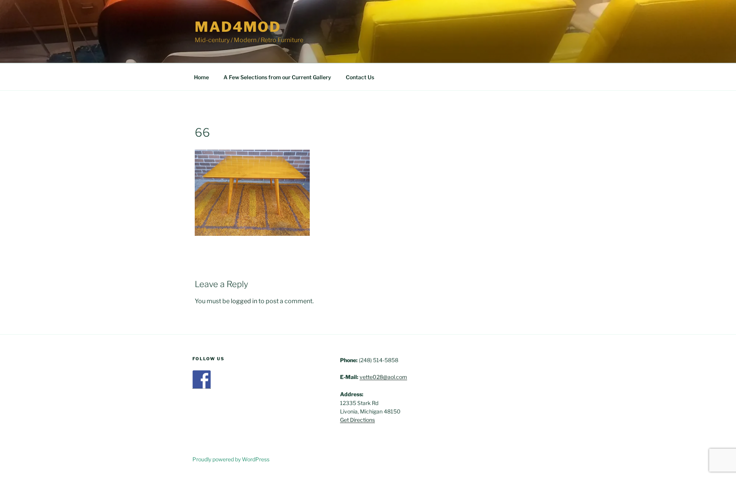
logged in (244, 301)
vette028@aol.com (383, 377)
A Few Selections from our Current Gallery (277, 77)
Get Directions (357, 420)
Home (201, 77)
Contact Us (360, 77)
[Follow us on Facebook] (201, 379)
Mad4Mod (238, 26)
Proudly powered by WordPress (230, 459)
